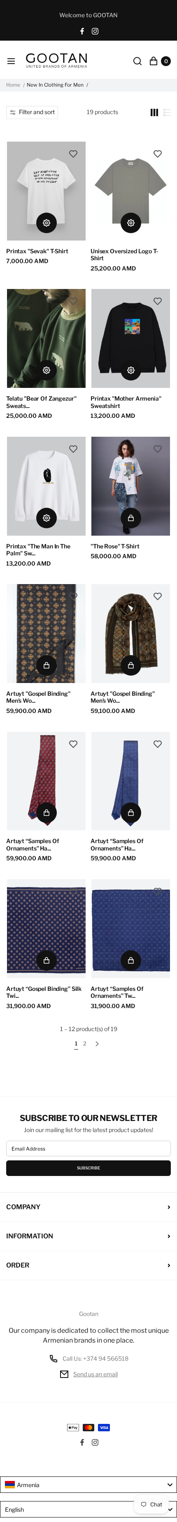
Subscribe (88, 1168)
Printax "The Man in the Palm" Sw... (38, 550)
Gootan (88, 1314)
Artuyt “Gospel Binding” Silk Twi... (44, 992)
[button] (32, 112)
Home (13, 85)
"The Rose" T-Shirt (115, 546)
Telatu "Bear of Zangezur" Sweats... (41, 402)
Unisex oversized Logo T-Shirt (124, 255)
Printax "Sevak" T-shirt (37, 251)
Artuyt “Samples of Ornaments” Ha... (32, 844)
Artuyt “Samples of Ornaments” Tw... (117, 992)
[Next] (97, 1045)
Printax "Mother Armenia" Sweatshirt (126, 402)
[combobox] (88, 1484)
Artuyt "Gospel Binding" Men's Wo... (38, 697)
